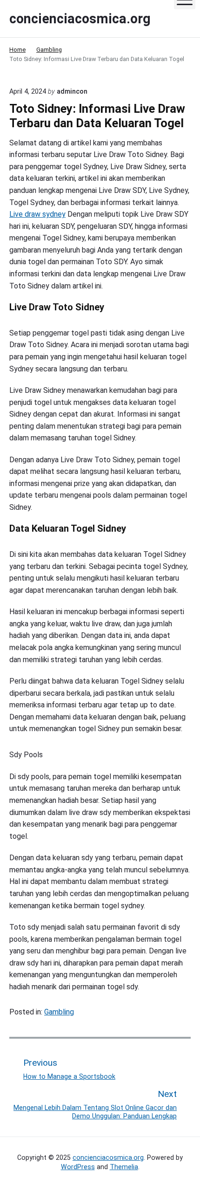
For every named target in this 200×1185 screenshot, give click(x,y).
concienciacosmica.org (108, 1157)
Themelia (124, 1167)
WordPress (78, 1167)
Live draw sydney (37, 214)
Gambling (59, 1011)
